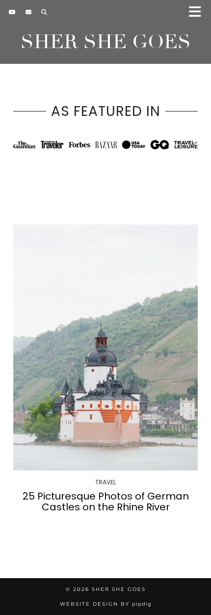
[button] (198, 12)
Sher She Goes (106, 42)
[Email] (28, 12)
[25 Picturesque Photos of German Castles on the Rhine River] (105, 347)
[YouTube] (12, 12)
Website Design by (106, 604)
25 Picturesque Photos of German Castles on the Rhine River (106, 501)
